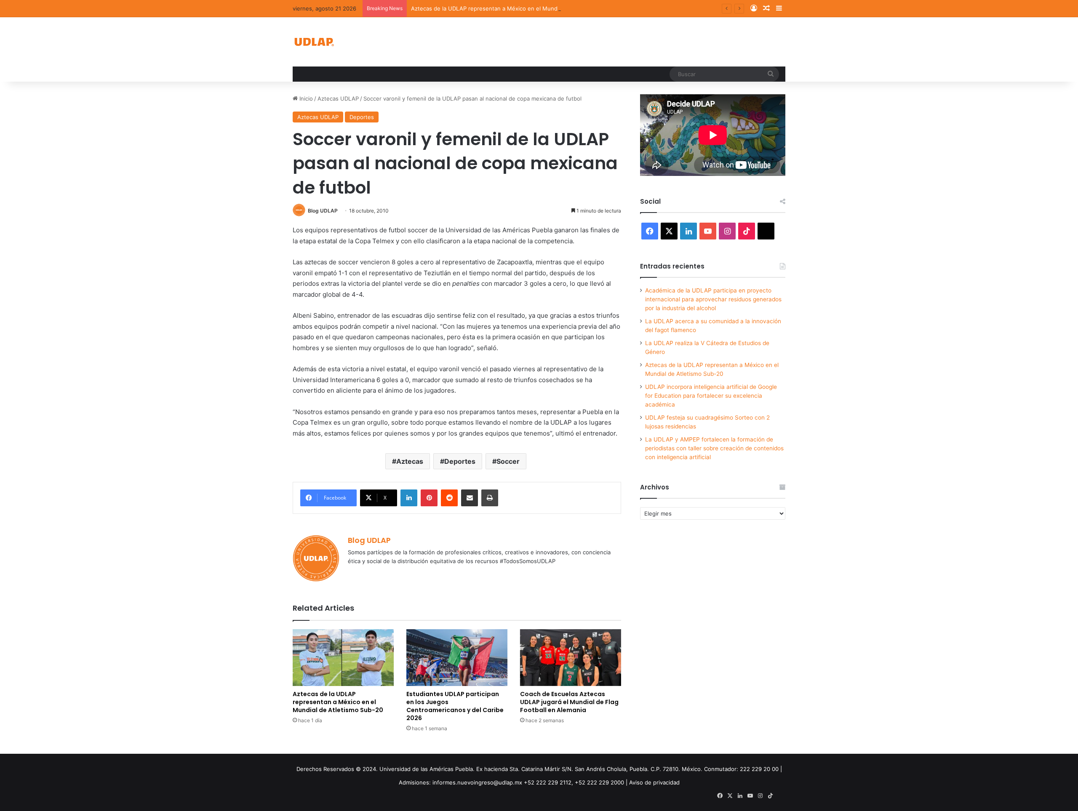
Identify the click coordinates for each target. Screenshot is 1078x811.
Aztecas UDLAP (338, 98)
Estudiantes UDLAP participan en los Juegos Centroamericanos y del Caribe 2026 (455, 706)
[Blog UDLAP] (314, 42)
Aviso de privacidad (654, 782)
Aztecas (409, 461)
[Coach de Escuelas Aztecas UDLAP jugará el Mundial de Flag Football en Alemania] (570, 657)
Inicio (305, 98)
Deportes (362, 117)
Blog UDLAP (323, 210)
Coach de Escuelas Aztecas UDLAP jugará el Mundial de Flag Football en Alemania (569, 702)
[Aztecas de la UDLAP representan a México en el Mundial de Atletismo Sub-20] (343, 657)
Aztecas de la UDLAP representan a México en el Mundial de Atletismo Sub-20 (515, 8)
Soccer (508, 461)
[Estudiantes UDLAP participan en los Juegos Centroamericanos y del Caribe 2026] (456, 657)
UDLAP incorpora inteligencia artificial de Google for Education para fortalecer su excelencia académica (711, 395)
